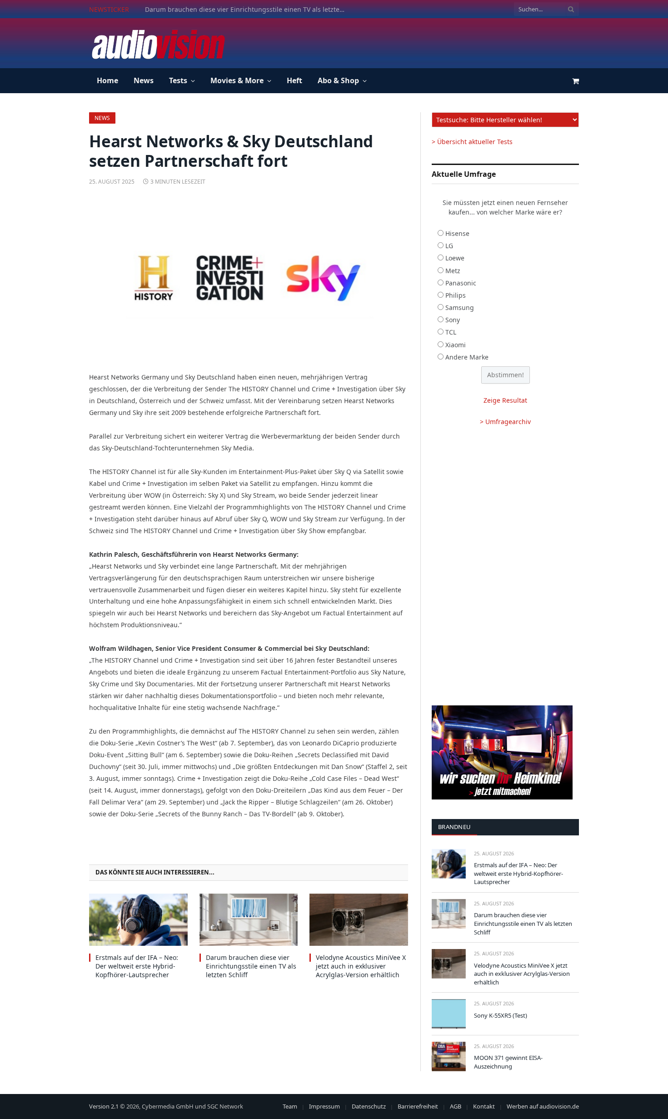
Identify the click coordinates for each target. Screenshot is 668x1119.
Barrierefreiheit (418, 1106)
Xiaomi (455, 344)
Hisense (457, 233)
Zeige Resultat (505, 400)
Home (107, 80)
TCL (450, 332)
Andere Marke (467, 357)
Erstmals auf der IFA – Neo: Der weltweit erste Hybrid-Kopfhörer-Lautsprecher (136, 966)
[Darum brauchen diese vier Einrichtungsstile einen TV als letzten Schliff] (248, 920)
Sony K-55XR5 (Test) (500, 1015)
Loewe (454, 258)
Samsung (459, 307)
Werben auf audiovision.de (543, 1106)
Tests (178, 80)
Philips (455, 295)
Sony (452, 319)
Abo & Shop (338, 80)
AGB (455, 1106)
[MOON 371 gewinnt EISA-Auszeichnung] (449, 1056)
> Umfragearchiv (505, 421)
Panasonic (460, 283)
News (144, 80)
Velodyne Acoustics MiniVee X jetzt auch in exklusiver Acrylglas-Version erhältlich (361, 966)
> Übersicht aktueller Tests (472, 141)
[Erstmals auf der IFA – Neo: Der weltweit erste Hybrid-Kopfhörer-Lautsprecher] (138, 920)
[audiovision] (157, 43)
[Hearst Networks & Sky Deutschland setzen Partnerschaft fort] (248, 277)
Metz (452, 270)
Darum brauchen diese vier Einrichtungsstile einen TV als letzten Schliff (247, 9)
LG (449, 245)
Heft (294, 80)
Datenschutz (369, 1106)
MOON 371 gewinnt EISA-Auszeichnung (508, 1062)
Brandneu (454, 827)
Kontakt (484, 1106)
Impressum (324, 1106)
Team (290, 1106)
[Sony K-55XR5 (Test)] (449, 1014)
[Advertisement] (413, 41)
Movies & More (237, 80)
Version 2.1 (104, 1106)
